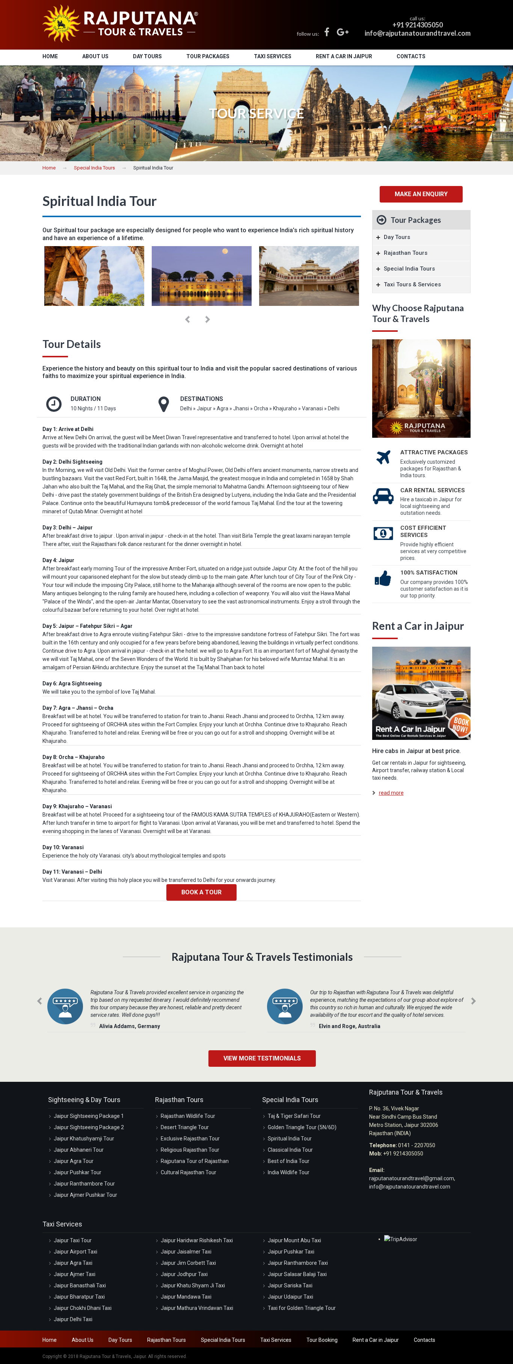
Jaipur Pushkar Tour (77, 1172)
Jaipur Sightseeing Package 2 (89, 1127)
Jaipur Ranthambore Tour (84, 1184)
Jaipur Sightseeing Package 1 (89, 1116)
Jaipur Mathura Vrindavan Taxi (197, 1308)
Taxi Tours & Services (412, 284)
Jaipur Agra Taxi (73, 1263)
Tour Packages (207, 56)
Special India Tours (94, 168)
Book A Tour (201, 892)
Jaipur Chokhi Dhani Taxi (83, 1308)
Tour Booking (322, 1340)
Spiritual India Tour (290, 1139)
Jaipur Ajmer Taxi (74, 1274)
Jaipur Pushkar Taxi (291, 1252)
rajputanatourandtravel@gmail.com (411, 1178)
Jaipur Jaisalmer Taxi (186, 1252)
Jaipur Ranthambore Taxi (298, 1263)
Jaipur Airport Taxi (75, 1252)
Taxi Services (272, 56)
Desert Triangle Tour (185, 1127)
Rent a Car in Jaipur (344, 56)
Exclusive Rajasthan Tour (190, 1139)
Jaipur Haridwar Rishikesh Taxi (197, 1240)
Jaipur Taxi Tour (73, 1240)
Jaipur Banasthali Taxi (80, 1285)
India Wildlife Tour (288, 1172)
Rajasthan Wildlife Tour (188, 1116)
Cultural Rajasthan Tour (188, 1172)
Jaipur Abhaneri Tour (79, 1150)
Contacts (411, 56)
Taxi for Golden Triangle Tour (302, 1308)
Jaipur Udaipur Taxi (290, 1297)
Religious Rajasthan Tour (190, 1150)
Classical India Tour (290, 1150)
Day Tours (147, 56)
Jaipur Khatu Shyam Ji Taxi (193, 1285)
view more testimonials (262, 1058)
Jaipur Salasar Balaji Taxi (297, 1274)
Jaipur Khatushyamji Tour (84, 1139)
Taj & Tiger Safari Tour (294, 1116)
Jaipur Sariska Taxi (290, 1285)
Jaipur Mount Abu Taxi (294, 1240)
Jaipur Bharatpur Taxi (79, 1297)
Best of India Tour (288, 1161)
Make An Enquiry (421, 194)
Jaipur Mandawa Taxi (186, 1297)
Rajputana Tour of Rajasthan (195, 1161)
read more (391, 793)
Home (50, 56)
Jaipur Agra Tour (74, 1161)
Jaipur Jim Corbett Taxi (188, 1263)
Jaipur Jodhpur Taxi (184, 1274)
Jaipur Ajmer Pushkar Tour (85, 1195)
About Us (95, 56)
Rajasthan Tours (405, 253)
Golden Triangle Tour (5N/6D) (302, 1127)
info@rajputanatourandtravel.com (409, 1187)
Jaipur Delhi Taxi (73, 1319)
